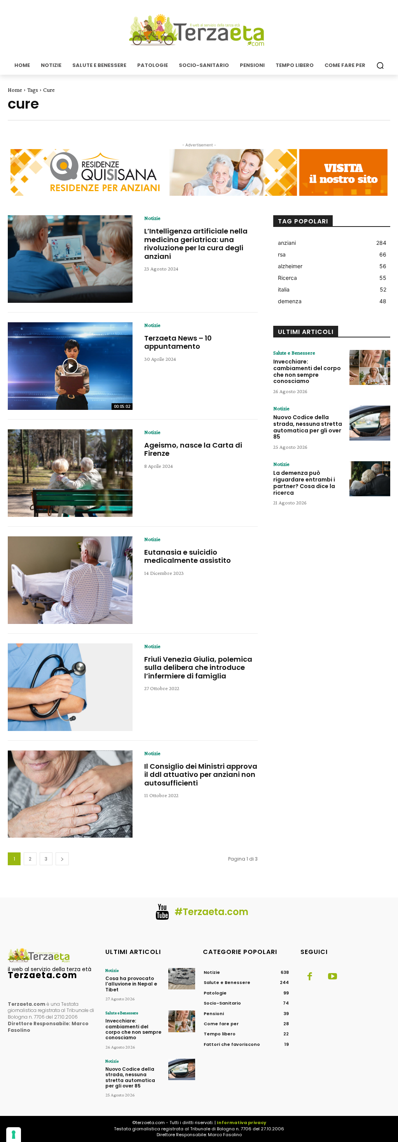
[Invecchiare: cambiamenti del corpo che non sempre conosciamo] (369, 367)
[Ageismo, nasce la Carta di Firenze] (70, 473)
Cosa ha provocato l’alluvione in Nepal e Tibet (131, 984)
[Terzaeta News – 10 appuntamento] (70, 366)
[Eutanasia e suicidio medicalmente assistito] (70, 580)
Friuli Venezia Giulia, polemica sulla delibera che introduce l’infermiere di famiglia (198, 667)
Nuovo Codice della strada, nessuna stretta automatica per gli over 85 (307, 427)
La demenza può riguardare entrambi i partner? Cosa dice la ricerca (304, 482)
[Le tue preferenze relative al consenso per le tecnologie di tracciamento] (13, 1134)
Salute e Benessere (294, 352)
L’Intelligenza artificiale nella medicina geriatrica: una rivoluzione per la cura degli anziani (196, 243)
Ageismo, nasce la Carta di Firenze (193, 449)
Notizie (152, 218)
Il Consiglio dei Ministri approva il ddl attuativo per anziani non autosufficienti (200, 774)
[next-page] (62, 858)
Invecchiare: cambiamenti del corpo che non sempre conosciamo (307, 371)
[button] (380, 65)
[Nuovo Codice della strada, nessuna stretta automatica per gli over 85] (369, 423)
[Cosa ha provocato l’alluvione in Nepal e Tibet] (181, 978)
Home (15, 90)
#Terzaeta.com (211, 911)
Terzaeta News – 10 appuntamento (178, 342)
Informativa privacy (241, 1122)
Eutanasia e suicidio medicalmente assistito (187, 556)
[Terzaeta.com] (199, 30)
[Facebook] (309, 977)
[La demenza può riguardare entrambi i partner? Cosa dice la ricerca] (369, 478)
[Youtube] (332, 977)
